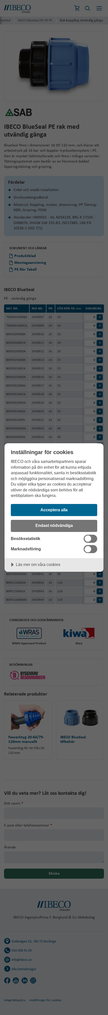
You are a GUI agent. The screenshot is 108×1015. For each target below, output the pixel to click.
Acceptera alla (54, 510)
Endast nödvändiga (54, 525)
